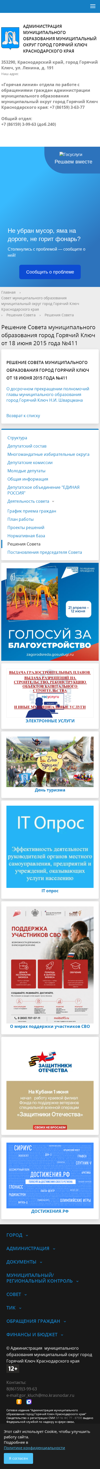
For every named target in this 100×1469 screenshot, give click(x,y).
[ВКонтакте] (10, 1402)
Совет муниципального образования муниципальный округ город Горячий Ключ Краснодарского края (40, 303)
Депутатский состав (26, 446)
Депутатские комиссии (30, 462)
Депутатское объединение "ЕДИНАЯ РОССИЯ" (43, 490)
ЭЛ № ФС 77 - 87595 (69, 1418)
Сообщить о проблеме (50, 272)
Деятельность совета (28, 501)
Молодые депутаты (26, 471)
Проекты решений (25, 527)
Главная (8, 292)
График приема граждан (31, 511)
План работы (20, 519)
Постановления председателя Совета (44, 552)
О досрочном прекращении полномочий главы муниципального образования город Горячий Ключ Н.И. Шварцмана (47, 394)
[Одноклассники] (20, 1402)
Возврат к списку (23, 415)
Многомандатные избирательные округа (48, 454)
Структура (17, 438)
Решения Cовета (59, 314)
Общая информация (27, 479)
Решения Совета (21, 314)
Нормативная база (26, 536)
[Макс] (30, 1402)
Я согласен (18, 1458)
